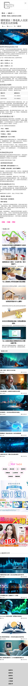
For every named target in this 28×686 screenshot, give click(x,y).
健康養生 (10, 675)
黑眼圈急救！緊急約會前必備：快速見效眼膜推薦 (10, 433)
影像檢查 (10, 476)
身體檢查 (8, 472)
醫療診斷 (17, 476)
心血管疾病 (15, 472)
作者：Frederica (2, 393)
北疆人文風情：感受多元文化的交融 (7, 370)
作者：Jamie (2, 435)
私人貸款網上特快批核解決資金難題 (14, 282)
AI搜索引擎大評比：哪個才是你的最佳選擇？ (9, 454)
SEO (18, 469)
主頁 (4, 13)
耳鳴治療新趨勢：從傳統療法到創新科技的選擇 (10, 391)
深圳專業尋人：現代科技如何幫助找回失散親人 (10, 412)
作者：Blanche (2, 456)
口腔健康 (10, 678)
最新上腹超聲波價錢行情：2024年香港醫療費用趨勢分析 (12, 657)
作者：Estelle (2, 372)
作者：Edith (2, 659)
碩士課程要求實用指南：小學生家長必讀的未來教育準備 (12, 637)
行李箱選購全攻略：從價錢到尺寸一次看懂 (9, 595)
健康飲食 (10, 673)
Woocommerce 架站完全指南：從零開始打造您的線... (11, 616)
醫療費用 (23, 469)
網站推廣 (12, 469)
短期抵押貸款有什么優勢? (14, 301)
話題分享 (10, 13)
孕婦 (22, 472)
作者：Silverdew (2, 414)
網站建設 (5, 469)
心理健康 (10, 681)
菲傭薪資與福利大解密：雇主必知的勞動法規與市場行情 (12, 574)
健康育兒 (10, 670)
